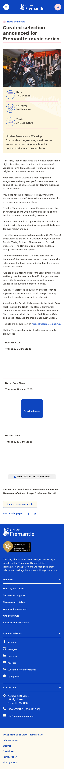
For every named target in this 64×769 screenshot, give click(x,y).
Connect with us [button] (12, 633)
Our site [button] (8, 579)
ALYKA (14, 762)
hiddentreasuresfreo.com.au (46, 323)
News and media (16, 21)
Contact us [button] (9, 687)
